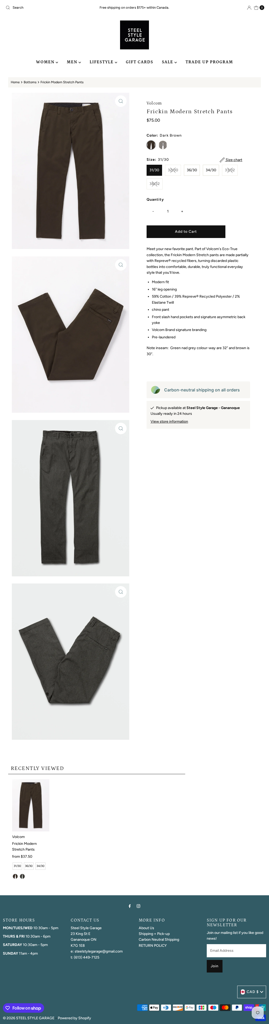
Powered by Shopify (74, 1018)
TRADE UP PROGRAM (209, 62)
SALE (168, 62)
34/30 (211, 170)
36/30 (192, 170)
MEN (73, 62)
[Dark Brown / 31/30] (15, 876)
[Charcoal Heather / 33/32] (22, 876)
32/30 (173, 170)
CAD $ (253, 992)
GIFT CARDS (139, 62)
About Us (146, 928)
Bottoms (30, 82)
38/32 (154, 184)
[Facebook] (130, 906)
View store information (169, 421)
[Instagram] (138, 906)
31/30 (154, 170)
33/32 (230, 170)
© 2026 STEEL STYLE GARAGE (28, 1018)
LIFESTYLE (102, 62)
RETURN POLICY (153, 945)
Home (15, 82)
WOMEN (46, 62)
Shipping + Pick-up (154, 934)
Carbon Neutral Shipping (159, 939)
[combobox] (45, 7)
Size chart (233, 160)
